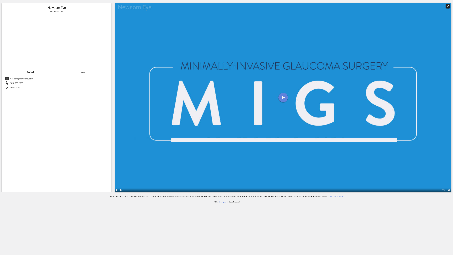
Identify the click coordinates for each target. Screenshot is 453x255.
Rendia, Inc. (222, 202)
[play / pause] (117, 190)
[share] (448, 6)
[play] (283, 97)
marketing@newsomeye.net (21, 79)
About (83, 72)
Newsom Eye (15, 87)
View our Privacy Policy (335, 196)
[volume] (121, 190)
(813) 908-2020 (16, 83)
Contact (30, 72)
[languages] (449, 190)
